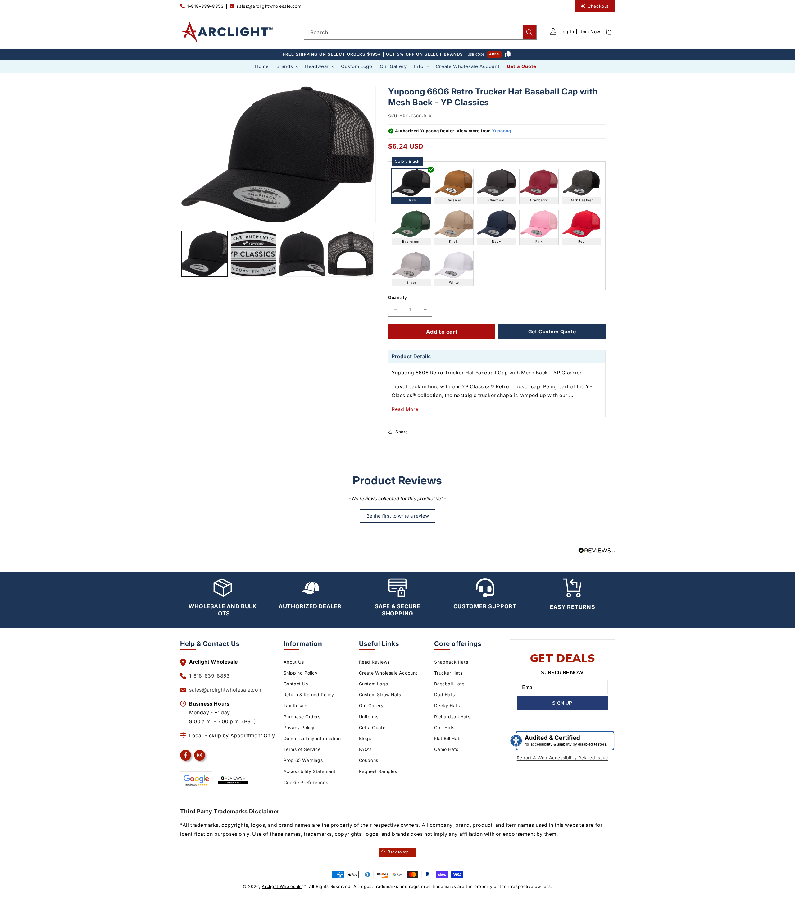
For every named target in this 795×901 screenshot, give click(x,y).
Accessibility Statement (310, 771)
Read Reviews (374, 662)
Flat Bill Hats (447, 738)
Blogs (365, 738)
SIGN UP (562, 703)
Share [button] (401, 431)
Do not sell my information (312, 738)
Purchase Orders (302, 716)
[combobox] (420, 32)
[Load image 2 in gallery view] (253, 254)
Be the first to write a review (397, 516)
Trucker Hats (448, 672)
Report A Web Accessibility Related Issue (562, 757)
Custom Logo (373, 683)
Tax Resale (295, 705)
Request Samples (378, 771)
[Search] (529, 32)
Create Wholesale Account (388, 672)
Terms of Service (302, 749)
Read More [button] (405, 409)
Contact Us (296, 683)
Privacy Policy (299, 727)
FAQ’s (365, 749)
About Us (294, 662)
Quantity (397, 297)
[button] (287, 66)
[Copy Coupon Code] (507, 54)
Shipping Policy (301, 672)
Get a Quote (372, 727)
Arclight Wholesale (282, 886)
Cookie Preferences (306, 782)
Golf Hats (444, 727)
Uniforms (369, 716)
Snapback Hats (451, 662)
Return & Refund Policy (309, 694)
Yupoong (501, 130)
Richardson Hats (452, 716)
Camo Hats (446, 749)
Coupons (368, 760)
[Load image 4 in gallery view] (351, 254)
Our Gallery (371, 705)
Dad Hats (444, 694)
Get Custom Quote (552, 331)
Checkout (598, 6)
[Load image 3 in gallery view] (302, 254)
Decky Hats (447, 705)
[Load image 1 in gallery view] (204, 254)
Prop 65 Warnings (303, 760)
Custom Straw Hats (380, 694)
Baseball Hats (449, 683)
